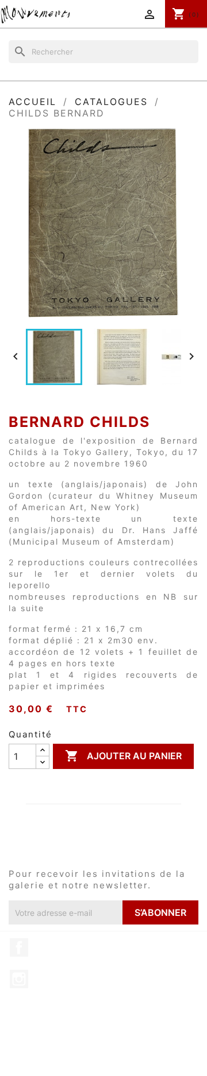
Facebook (19, 947)
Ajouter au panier (123, 756)
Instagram (19, 979)
